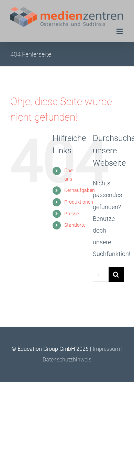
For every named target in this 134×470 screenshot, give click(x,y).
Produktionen (78, 202)
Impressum (107, 349)
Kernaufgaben (79, 190)
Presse (71, 213)
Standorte (75, 225)
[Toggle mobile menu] (120, 31)
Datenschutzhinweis (67, 359)
